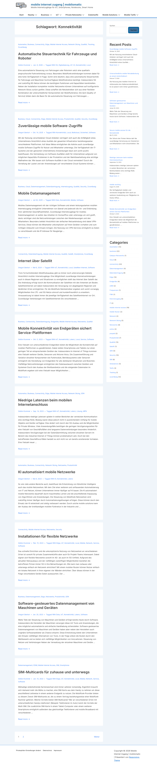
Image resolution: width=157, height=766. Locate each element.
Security (84, 119)
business (31, 44)
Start (21, 15)
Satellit (70, 254)
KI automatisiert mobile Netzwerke (46, 472)
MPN (85, 411)
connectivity (39, 44)
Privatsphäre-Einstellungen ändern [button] (28, 750)
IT (110, 303)
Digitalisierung (64, 65)
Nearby (31, 15)
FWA (111, 294)
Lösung (79, 411)
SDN (82, 393)
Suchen (112, 26)
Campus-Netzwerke (117, 255)
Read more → (24, 102)
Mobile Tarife (130, 15)
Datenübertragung (53, 186)
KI (74, 65)
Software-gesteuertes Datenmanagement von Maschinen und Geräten (56, 605)
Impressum (58, 750)
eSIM (35, 665)
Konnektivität (81, 65)
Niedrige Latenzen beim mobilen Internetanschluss (45, 402)
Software (92, 132)
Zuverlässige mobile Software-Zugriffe (50, 126)
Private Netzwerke (73, 15)
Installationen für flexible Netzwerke (48, 536)
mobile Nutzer (115, 312)
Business (45, 15)
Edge (47, 44)
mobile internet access (58, 44)
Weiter (97, 737)
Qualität (84, 44)
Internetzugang (67, 186)
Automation (22, 44)
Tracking (91, 44)
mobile (73, 200)
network (89, 543)
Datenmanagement (38, 186)
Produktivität (69, 119)
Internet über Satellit (35, 261)
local (89, 65)
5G (57, 65)
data (57, 200)
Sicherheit (84, 132)
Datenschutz (47, 750)
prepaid (112, 333)
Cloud (28, 119)
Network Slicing (74, 44)
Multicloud (75, 132)
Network (113, 316)
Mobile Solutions (110, 15)
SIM (57, 665)
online (112, 329)
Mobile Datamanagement (39, 193)
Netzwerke (82, 322)
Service (83, 339)
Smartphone (78, 254)
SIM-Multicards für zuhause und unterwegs (54, 672)
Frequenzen (114, 290)
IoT (57, 15)
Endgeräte (55, 322)
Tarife (112, 368)
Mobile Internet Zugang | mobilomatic (56, 4)
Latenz (72, 339)
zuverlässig (22, 47)
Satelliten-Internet (80, 267)
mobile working (115, 184)
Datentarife (93, 15)
